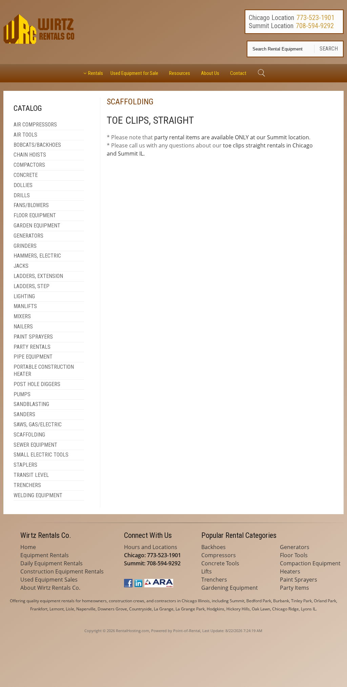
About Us (210, 73)
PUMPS (22, 394)
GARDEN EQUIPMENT (37, 225)
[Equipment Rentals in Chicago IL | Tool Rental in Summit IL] (39, 42)
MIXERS (22, 316)
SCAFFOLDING (29, 434)
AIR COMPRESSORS (35, 124)
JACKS (21, 266)
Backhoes (213, 547)
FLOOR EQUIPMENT (35, 215)
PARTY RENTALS (32, 347)
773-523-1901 (315, 18)
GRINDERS (25, 246)
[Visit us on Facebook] (128, 585)
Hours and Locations (150, 547)
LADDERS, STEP (31, 286)
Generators (294, 547)
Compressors (218, 555)
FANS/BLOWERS (31, 205)
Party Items (294, 587)
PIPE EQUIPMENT (33, 356)
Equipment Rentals (44, 555)
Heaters (290, 571)
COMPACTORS (29, 165)
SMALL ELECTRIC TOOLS (41, 454)
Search (329, 48)
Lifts (206, 571)
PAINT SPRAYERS (33, 337)
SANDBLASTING (31, 404)
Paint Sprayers (298, 579)
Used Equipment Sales (49, 579)
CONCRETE (26, 175)
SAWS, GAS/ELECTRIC (38, 424)
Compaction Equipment (310, 563)
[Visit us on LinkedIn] (138, 585)
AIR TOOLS (25, 135)
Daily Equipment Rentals (51, 563)
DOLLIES (23, 185)
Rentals (95, 73)
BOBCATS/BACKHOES (37, 145)
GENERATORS (28, 236)
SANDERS (24, 414)
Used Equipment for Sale (134, 73)
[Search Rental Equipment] (261, 73)
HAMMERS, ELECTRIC (37, 255)
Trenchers (214, 579)
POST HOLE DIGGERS (37, 384)
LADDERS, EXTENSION (38, 276)
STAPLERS (25, 465)
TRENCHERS (27, 485)
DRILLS (22, 195)
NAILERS (23, 326)
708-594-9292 (315, 26)
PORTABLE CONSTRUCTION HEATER (44, 370)
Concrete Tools (220, 563)
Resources (179, 73)
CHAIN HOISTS (30, 154)
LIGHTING (24, 296)
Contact (238, 73)
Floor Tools (294, 555)
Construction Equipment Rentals (62, 571)
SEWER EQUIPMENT (35, 445)
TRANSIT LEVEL (31, 475)
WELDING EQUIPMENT (38, 495)
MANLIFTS (25, 306)
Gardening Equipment (229, 587)
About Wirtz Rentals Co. (50, 587)
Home (28, 547)
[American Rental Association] (158, 585)
